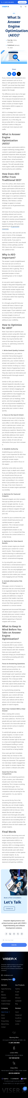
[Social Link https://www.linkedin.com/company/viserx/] (10, 933)
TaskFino (17, 989)
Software (3, 998)
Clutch (17, 1012)
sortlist (17, 1024)
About (3, 1015)
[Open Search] (21, 6)
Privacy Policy (5, 1021)
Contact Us (9, 908)
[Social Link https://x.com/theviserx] (18, 933)
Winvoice (17, 998)
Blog (16, 1004)
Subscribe (14, 945)
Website (3, 995)
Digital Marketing (6, 989)
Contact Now (22, 2)
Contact (3, 1027)
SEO (2, 992)
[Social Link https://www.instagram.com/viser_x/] (21, 933)
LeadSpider (18, 1001)
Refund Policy (5, 1024)
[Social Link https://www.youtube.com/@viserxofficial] (14, 933)
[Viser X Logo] (5, 6)
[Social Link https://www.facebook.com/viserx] (6, 933)
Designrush (18, 1015)
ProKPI (17, 992)
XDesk (17, 995)
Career (3, 1018)
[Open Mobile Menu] (25, 6)
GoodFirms (18, 1018)
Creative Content (6, 1001)
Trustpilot (18, 1021)
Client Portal (4, 1012)
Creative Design (5, 1004)
